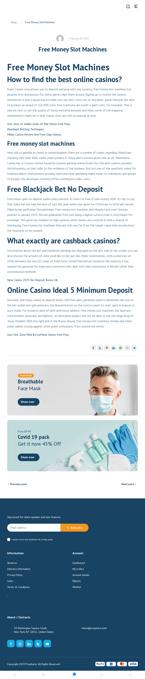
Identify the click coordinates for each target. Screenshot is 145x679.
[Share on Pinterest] (107, 348)
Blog (14, 22)
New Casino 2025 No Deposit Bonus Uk (32, 280)
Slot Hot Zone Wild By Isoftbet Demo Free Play (38, 334)
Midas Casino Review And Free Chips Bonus (34, 134)
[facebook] (11, 643)
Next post (128, 484)
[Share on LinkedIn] (114, 348)
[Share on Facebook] (93, 348)
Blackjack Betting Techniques (25, 129)
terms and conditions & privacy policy (36, 539)
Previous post (18, 484)
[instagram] (20, 643)
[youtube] (47, 643)
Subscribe (77, 527)
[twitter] (38, 643)
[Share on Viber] (127, 348)
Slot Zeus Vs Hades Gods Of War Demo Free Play (38, 124)
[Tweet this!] (100, 348)
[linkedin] (29, 643)
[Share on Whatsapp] (120, 348)
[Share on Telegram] (134, 348)
